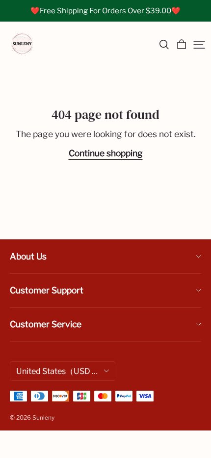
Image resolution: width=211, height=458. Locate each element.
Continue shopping (106, 153)
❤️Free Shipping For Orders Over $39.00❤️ (105, 10)
